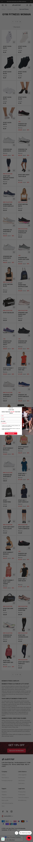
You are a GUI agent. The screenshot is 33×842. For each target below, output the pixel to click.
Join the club (11, 433)
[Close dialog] (32, 408)
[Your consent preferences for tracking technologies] (3, 839)
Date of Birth (3, 421)
